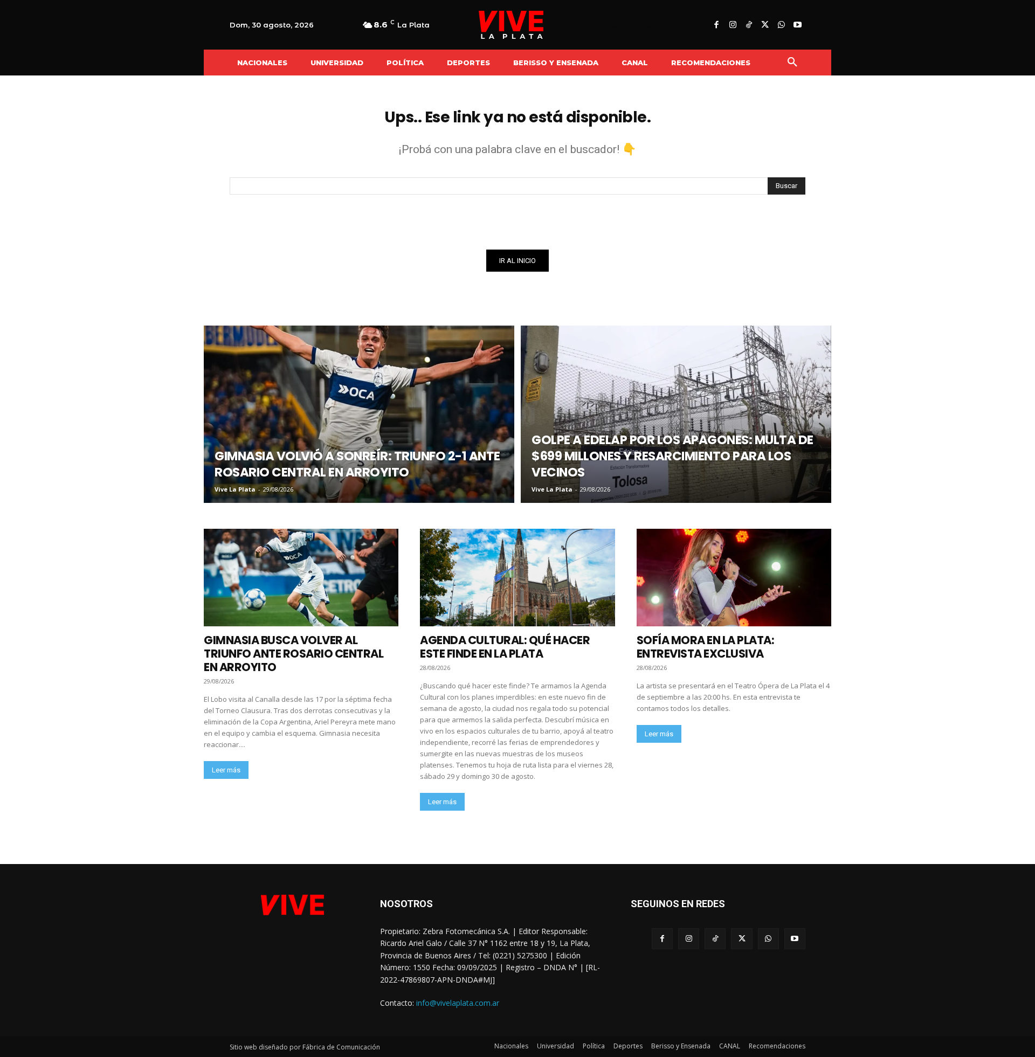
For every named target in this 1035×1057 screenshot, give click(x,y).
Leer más (226, 770)
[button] (792, 62)
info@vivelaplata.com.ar (457, 1003)
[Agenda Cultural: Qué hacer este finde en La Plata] (517, 577)
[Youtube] (797, 25)
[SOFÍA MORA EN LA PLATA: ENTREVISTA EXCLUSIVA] (734, 577)
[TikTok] (749, 25)
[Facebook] (716, 25)
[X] (765, 25)
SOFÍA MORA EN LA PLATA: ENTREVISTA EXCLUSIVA (706, 646)
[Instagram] (732, 25)
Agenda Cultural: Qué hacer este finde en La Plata (505, 646)
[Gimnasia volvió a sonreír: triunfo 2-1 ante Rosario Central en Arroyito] (359, 414)
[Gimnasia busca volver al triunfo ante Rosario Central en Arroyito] (301, 577)
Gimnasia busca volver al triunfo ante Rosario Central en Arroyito (293, 653)
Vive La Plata (235, 489)
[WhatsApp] (781, 25)
